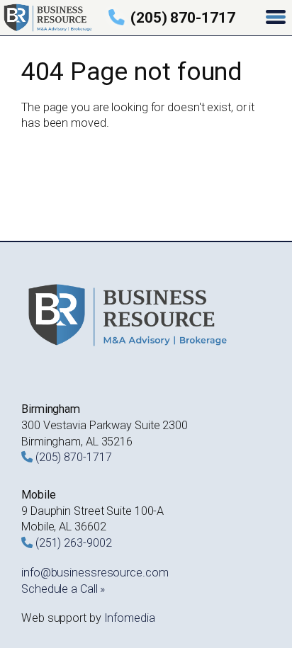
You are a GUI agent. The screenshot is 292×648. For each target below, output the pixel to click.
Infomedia (129, 618)
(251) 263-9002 (73, 543)
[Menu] (277, 18)
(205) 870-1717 (182, 17)
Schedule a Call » (63, 589)
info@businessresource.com (95, 572)
